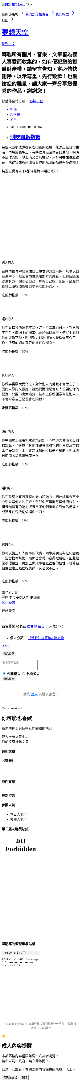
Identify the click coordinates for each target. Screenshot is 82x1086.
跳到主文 (8, 44)
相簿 (13, 109)
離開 (24, 1077)
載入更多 (8, 653)
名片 (13, 119)
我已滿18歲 (10, 1077)
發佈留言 (8, 678)
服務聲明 (45, 1027)
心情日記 (36, 101)
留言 (41, 626)
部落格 (15, 114)
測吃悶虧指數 (25, 137)
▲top (5, 645)
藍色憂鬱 (8, 602)
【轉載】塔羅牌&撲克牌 (46, 638)
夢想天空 (15, 32)
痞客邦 (32, 626)
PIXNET (20, 1023)
